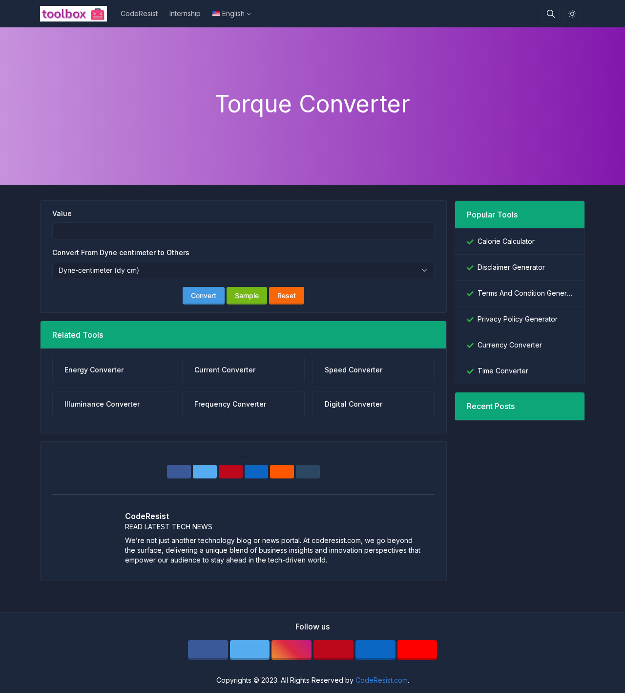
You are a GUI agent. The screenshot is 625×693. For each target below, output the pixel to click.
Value (62, 213)
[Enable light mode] (572, 13)
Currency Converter (510, 345)
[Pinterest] (231, 471)
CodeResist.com (381, 680)
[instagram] (291, 650)
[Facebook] (179, 471)
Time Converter (503, 371)
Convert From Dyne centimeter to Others (120, 252)
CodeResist (139, 13)
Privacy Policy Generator (518, 319)
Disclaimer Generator (511, 267)
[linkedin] (375, 650)
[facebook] (208, 650)
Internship (185, 13)
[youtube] (417, 650)
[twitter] (250, 650)
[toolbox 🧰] (77, 13)
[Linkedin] (257, 471)
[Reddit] (282, 471)
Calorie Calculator (506, 241)
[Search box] (551, 13)
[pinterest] (333, 650)
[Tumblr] (308, 471)
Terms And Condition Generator (525, 293)
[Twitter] (205, 471)
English (233, 13)
